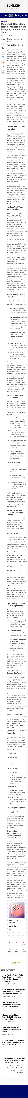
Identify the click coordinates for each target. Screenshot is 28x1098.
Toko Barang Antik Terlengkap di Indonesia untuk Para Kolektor (11, 1004)
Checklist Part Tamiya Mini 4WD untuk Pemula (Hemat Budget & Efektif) (13, 1042)
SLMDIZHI (14, 5)
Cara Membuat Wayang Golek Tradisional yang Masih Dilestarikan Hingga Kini (14, 992)
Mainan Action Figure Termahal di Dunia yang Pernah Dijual (11, 1017)
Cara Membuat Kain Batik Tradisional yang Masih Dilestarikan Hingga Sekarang (12, 978)
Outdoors (4, 21)
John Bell (3, 35)
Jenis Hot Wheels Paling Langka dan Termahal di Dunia (12, 1030)
